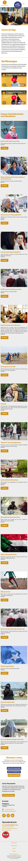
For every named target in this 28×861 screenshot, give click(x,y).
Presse (14, 851)
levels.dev (19, 857)
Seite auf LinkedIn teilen (14, 771)
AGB (14, 848)
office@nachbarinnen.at (10, 811)
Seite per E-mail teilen (14, 775)
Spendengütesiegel (14, 854)
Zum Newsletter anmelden (8, 795)
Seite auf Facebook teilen (14, 768)
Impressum (14, 842)
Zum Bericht (4, 148)
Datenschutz (14, 845)
